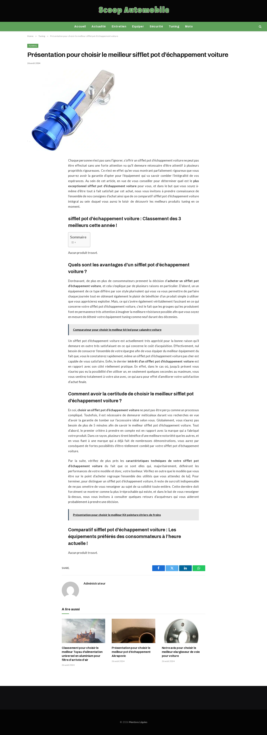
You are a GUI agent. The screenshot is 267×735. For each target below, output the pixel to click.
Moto (189, 26)
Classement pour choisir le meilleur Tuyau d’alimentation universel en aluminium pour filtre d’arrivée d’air (82, 653)
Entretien (119, 26)
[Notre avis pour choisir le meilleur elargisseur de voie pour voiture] (183, 631)
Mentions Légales (138, 722)
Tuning (174, 26)
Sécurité (156, 26)
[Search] (260, 27)
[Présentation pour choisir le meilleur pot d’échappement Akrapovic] (133, 631)
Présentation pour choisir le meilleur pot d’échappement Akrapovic (131, 651)
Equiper (138, 26)
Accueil (80, 26)
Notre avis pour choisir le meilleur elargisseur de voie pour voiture (181, 651)
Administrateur (95, 583)
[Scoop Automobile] (133, 11)
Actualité (99, 26)
